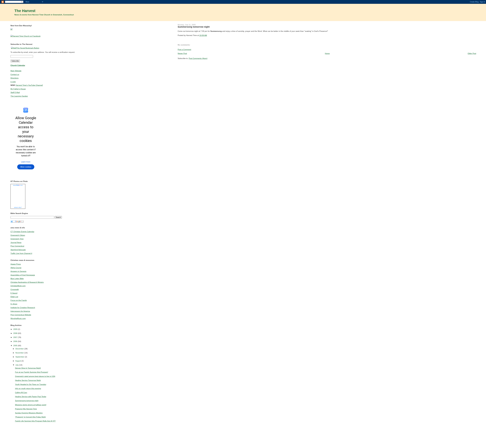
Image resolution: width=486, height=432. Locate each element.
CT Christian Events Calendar (22, 232)
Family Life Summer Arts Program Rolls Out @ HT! (35, 421)
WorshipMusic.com (18, 318)
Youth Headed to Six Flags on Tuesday (30, 384)
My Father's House (18, 89)
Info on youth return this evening (28, 388)
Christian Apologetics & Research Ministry (27, 282)
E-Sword (14, 293)
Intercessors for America (20, 311)
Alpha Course (16, 268)
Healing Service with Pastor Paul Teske (30, 397)
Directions (14, 78)
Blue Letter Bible (17, 279)
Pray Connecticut (17, 246)
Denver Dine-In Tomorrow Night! (28, 368)
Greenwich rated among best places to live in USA (35, 376)
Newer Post (182, 53)
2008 (15, 333)
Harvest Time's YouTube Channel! (29, 85)
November (19, 353)
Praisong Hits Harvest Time (26, 409)
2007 (15, 337)
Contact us (15, 74)
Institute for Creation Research (23, 308)
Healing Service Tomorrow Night (28, 380)
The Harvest (24, 11)
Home (327, 53)
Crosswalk (15, 289)
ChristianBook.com (18, 286)
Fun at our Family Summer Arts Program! (31, 372)
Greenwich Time (17, 239)
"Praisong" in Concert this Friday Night (30, 417)
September (20, 357)
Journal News (16, 242)
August (18, 361)
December (19, 349)
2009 (15, 329)
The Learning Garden (19, 96)
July (17, 365)
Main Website (16, 71)
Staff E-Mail (15, 92)
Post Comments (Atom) (198, 58)
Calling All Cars (21, 392)
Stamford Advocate (18, 250)
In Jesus (14, 304)
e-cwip (13, 82)
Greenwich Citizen (18, 235)
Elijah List (14, 297)
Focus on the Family (19, 300)
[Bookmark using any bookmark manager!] (25, 48)
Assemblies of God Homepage (23, 275)
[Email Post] (207, 35)
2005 (15, 346)
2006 (15, 341)
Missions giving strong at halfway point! (30, 405)
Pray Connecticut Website (21, 315)
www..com (18, 185)
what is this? (18, 207)
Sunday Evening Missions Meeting (29, 413)
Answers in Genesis (18, 271)
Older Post (472, 53)
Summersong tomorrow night (194, 27)
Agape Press (16, 264)
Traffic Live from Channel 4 (21, 253)
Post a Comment (184, 49)
